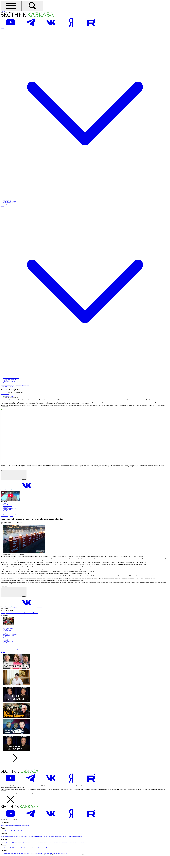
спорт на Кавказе (7, 754)
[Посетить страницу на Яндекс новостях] (71, 26)
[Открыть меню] (11, 6)
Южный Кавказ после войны (9, 379)
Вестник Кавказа (4, 386)
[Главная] (27, 16)
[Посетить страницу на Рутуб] (91, 26)
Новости (8, 489)
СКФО (4, 751)
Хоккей (5, 750)
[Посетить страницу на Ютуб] (11, 26)
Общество (5, 629)
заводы (4, 645)
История (5, 633)
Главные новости (7, 200)
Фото (17, 385)
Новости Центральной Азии (9, 202)
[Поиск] (32, 6)
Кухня (27, 385)
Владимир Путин (7, 507)
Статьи (7, 204)
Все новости (12, 650)
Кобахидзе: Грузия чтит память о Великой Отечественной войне (19, 613)
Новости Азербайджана (8, 628)
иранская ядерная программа (9, 508)
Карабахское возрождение (6, 385)
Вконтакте (39, 489)
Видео (19, 385)
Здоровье (24, 385)
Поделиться (23, 479)
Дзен (3, 489)
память (4, 643)
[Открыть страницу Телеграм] (31, 26)
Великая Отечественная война (10, 634)
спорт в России (6, 753)
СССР (4, 636)
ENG (4, 11)
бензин (4, 637)
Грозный (5, 752)
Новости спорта (6, 747)
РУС (2, 11)
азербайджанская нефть (8, 635)
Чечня (4, 748)
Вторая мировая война (8, 641)
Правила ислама (7, 382)
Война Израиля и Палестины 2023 (11, 378)
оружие (5, 642)
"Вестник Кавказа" (5, 394)
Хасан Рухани (6, 510)
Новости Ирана (6, 504)
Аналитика (3, 204)
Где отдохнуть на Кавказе (9, 381)
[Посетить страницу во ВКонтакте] (51, 26)
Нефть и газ (5, 380)
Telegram (14, 489)
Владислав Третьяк (7, 756)
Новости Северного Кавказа (9, 201)
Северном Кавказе (58, 691)
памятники (5, 640)
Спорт (14, 385)
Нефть (4, 631)
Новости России (7, 746)
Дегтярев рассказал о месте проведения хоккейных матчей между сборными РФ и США (26, 731)
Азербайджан (6, 639)
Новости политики (7, 506)
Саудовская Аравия (7, 509)
